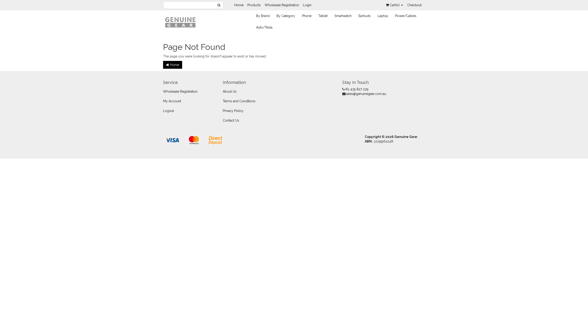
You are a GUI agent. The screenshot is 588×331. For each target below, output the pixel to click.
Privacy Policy (233, 111)
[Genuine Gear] (180, 22)
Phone (306, 16)
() (395, 5)
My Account (172, 101)
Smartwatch (343, 16)
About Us (230, 91)
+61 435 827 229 (356, 89)
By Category (286, 16)
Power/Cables (405, 16)
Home (238, 5)
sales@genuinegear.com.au (365, 94)
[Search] (219, 5)
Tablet (323, 16)
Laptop (383, 16)
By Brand (263, 16)
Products (254, 5)
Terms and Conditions (239, 101)
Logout (168, 111)
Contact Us (231, 120)
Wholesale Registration (282, 5)
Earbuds (365, 16)
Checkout (414, 5)
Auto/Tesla (264, 27)
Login (307, 5)
